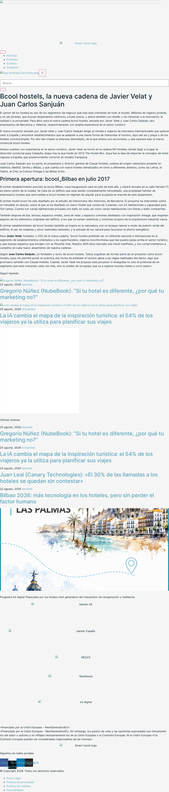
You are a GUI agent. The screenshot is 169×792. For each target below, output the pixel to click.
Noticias (12, 55)
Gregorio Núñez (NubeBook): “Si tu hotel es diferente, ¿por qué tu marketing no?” (82, 294)
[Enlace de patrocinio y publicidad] (80, 2)
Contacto (12, 67)
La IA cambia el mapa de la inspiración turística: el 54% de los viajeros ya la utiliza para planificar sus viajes (76, 318)
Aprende (27, 284)
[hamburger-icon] (3, 52)
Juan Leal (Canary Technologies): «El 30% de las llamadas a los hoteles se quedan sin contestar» (79, 477)
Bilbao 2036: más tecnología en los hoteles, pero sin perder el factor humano (77, 498)
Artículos (12, 59)
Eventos (12, 63)
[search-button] (3, 89)
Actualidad (28, 309)
